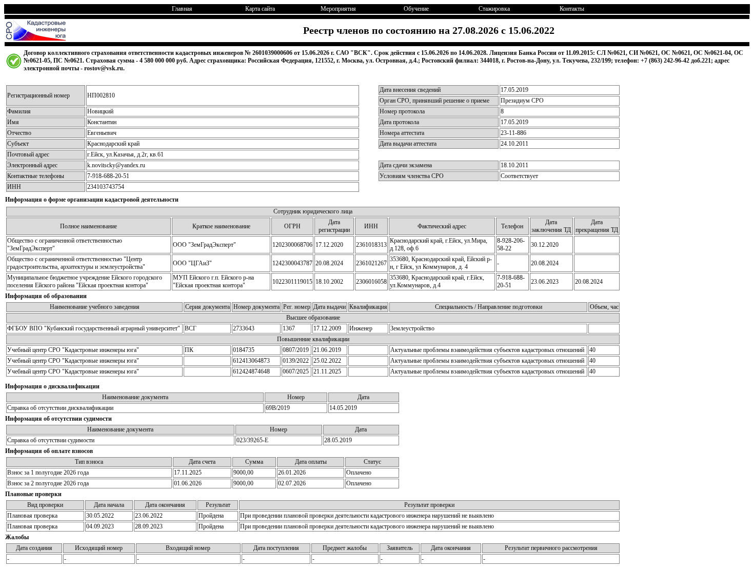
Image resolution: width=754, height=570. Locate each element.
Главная (182, 8)
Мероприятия (338, 8)
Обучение (416, 8)
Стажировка (494, 8)
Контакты (572, 8)
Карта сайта (260, 8)
